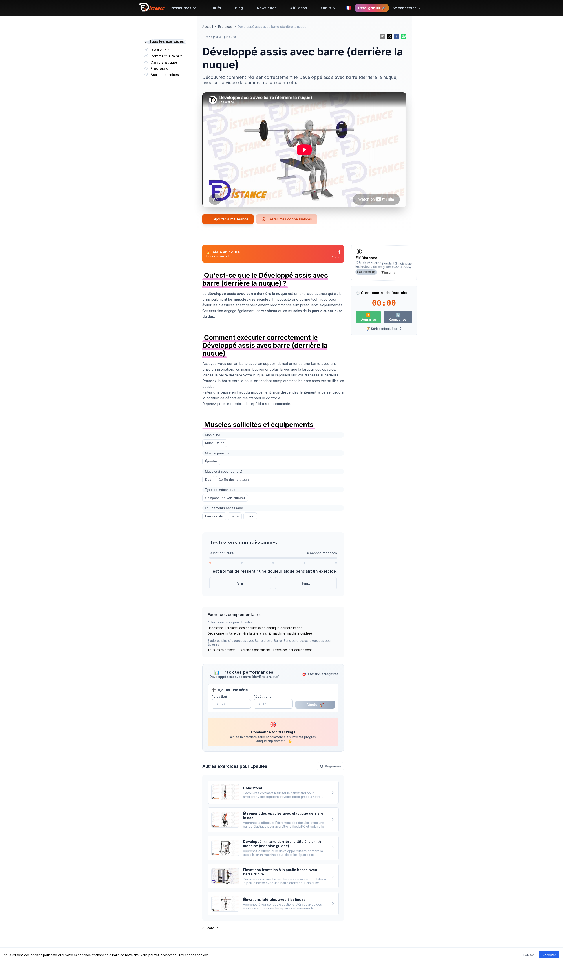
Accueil (207, 26)
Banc (250, 516)
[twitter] (389, 36)
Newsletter (266, 8)
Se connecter (406, 8)
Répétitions (262, 696)
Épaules (211, 461)
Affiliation (298, 8)
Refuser (528, 954)
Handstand (215, 628)
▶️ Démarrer (368, 317)
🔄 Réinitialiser (398, 317)
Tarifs (216, 8)
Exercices (225, 26)
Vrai (240, 583)
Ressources (181, 8)
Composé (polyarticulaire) (225, 498)
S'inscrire (388, 272)
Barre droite (214, 516)
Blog (239, 8)
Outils (326, 8)
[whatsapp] (403, 36)
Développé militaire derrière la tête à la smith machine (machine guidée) (260, 633)
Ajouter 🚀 (315, 704)
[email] (382, 36)
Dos (208, 479)
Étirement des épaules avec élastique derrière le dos (263, 628)
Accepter (549, 955)
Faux (306, 583)
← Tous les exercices (164, 41)
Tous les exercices (221, 650)
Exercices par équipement (292, 650)
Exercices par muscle (254, 650)
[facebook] (396, 36)
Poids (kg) (219, 696)
